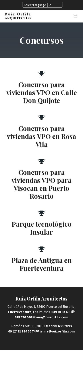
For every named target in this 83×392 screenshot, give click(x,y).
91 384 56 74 (26, 331)
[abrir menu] (75, 16)
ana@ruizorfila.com (52, 317)
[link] (17, 16)
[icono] (41, 73)
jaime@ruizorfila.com (57, 331)
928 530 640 (23, 317)
